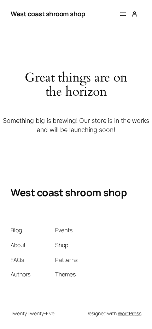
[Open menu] (123, 14)
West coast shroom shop (48, 13)
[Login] (134, 14)
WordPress (129, 313)
